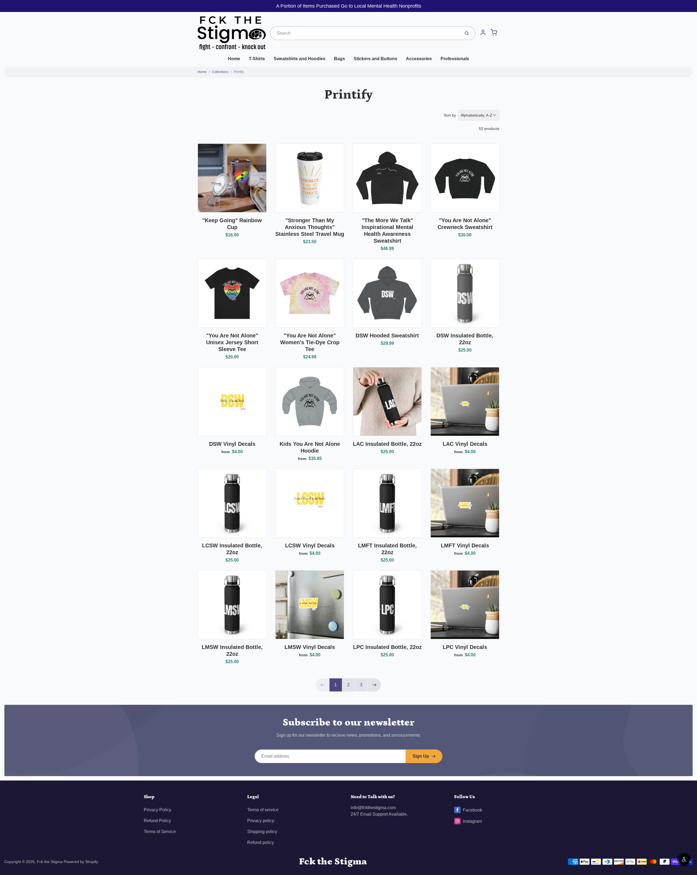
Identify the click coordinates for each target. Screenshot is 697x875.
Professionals (455, 58)
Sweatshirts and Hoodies (299, 58)
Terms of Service (160, 831)
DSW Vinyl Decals (232, 444)
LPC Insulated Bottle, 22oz (387, 647)
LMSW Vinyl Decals (310, 647)
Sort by (450, 115)
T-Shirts (257, 58)
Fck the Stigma (50, 861)
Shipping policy (262, 831)
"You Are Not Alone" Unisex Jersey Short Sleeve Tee (232, 342)
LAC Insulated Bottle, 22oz (387, 444)
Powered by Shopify (81, 861)
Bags (339, 58)
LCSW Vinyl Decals (310, 545)
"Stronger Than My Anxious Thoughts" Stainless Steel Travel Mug (309, 227)
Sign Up (420, 756)
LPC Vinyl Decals (465, 647)
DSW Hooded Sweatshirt (387, 336)
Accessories (419, 58)
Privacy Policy (157, 809)
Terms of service (263, 809)
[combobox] (364, 33)
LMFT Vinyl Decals (465, 545)
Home (234, 58)
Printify (239, 72)
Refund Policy (157, 820)
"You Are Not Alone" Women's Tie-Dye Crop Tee (310, 342)
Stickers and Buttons (375, 58)
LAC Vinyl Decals (465, 444)
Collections (220, 72)
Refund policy (260, 842)
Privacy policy (260, 820)
